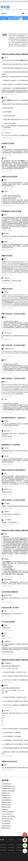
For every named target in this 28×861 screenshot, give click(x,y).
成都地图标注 (3, 847)
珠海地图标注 (11, 850)
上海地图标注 (19, 844)
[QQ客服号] (25, 840)
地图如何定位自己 (6, 793)
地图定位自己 (5, 809)
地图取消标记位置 (6, 802)
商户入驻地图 (14, 9)
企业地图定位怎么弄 (6, 783)
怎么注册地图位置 (6, 823)
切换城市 (4, 1)
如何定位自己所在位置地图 (8, 790)
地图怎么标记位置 (6, 804)
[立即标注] (25, 834)
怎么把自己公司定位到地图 (8, 816)
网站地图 (2, 854)
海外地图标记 (8, 9)
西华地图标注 (3, 850)
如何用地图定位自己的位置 (8, 788)
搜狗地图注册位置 (6, 828)
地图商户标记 (21, 9)
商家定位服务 (18, 854)
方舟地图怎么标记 (6, 797)
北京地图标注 (3, 844)
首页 (23, 13)
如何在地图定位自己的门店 (8, 786)
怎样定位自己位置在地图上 (8, 811)
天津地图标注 (11, 844)
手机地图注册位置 (6, 825)
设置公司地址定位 (9, 854)
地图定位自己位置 (6, 807)
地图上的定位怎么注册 (7, 818)
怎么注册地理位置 (6, 821)
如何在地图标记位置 (6, 800)
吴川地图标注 (19, 850)
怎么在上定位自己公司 (7, 814)
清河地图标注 (11, 847)
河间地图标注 (19, 847)
